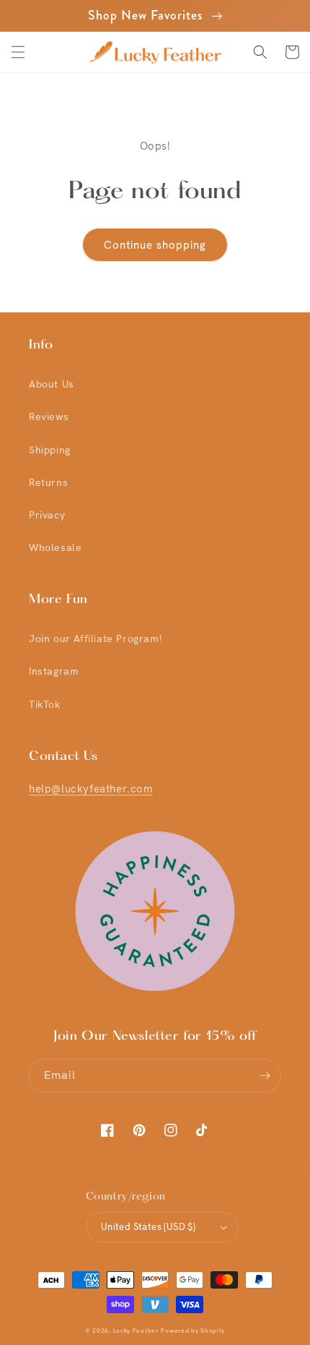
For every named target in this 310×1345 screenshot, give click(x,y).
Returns (48, 482)
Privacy (47, 514)
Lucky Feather (136, 1331)
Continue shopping (155, 245)
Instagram (54, 671)
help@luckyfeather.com (91, 789)
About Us (51, 383)
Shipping (50, 449)
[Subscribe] (264, 1076)
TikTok (45, 704)
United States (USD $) (148, 1227)
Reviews (48, 416)
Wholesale (55, 547)
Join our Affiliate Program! (95, 638)
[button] (18, 52)
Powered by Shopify (193, 1331)
